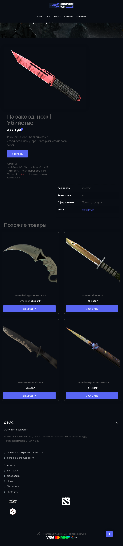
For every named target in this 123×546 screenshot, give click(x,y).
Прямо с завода (37, 174)
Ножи (24, 170)
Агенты (11, 465)
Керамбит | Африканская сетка (30, 295)
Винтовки (12, 470)
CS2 (48, 16)
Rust (39, 16)
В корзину (17, 154)
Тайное (23, 174)
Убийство (88, 209)
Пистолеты (13, 486)
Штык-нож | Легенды (92, 295)
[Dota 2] (66, 501)
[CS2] (13, 501)
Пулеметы (12, 491)
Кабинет (81, 16)
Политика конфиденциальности (25, 452)
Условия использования (20, 457)
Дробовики (13, 475)
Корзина (68, 16)
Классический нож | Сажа (30, 382)
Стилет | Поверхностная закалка (93, 382)
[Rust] (13, 511)
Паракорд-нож (37, 170)
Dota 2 (57, 16)
